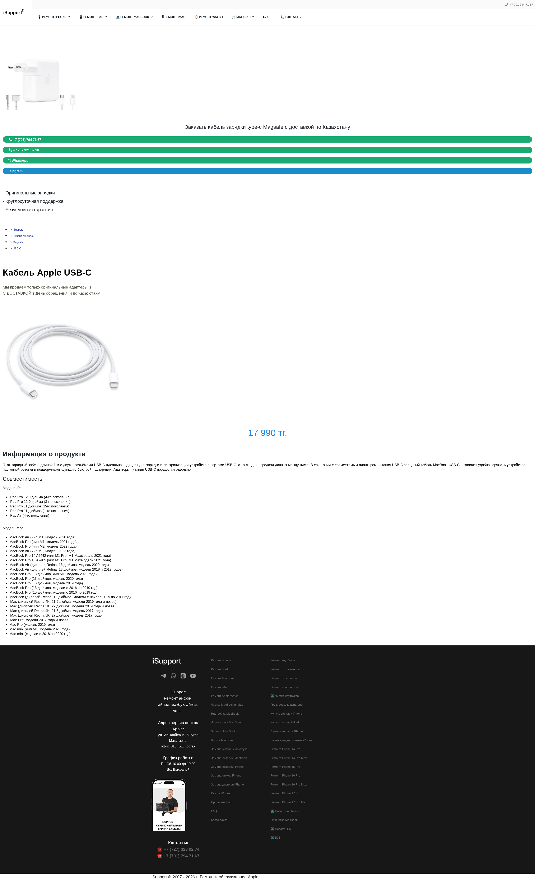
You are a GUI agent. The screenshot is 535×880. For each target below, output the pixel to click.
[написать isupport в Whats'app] (173, 675)
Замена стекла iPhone (226, 775)
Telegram (15, 171)
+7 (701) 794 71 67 (26, 140)
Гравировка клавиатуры (287, 704)
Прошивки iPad (221, 802)
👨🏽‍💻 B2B (275, 837)
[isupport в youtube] (193, 675)
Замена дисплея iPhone (227, 784)
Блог (267, 17)
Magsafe (17, 242)
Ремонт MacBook (23, 236)
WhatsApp (19, 160)
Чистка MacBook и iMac (227, 704)
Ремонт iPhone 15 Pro (285, 766)
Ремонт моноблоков (284, 687)
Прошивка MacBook (284, 819)
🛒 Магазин (241, 17)
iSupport (17, 229)
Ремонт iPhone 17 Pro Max (289, 802)
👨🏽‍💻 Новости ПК (281, 828)
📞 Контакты (291, 17)
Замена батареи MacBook (229, 758)
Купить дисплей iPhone (286, 713)
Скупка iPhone (221, 793)
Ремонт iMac (219, 687)
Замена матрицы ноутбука (229, 749)
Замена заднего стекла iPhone (291, 740)
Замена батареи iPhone (227, 766)
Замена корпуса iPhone (287, 731)
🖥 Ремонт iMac (173, 17)
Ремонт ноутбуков (283, 660)
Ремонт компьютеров (285, 669)
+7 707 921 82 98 (25, 150)
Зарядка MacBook (223, 731)
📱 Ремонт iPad (91, 17)
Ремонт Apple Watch (224, 695)
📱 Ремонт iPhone (52, 17)
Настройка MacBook (225, 713)
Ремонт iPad (219, 669)
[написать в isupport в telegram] (163, 675)
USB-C (16, 248)
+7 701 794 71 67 (521, 4)
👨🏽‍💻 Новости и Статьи (285, 811)
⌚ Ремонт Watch (209, 17)
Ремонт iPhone (221, 660)
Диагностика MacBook (226, 722)
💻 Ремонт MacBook (132, 17)
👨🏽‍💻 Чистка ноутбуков (285, 695)
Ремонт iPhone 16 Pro (285, 775)
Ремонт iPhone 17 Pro (285, 793)
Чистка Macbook (222, 740)
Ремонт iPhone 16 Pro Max (289, 784)
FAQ (214, 811)
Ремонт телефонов (284, 678)
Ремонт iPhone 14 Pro (285, 749)
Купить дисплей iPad (285, 722)
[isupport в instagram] (183, 675)
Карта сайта (219, 819)
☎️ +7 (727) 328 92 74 (178, 849)
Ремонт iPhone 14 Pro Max (289, 758)
